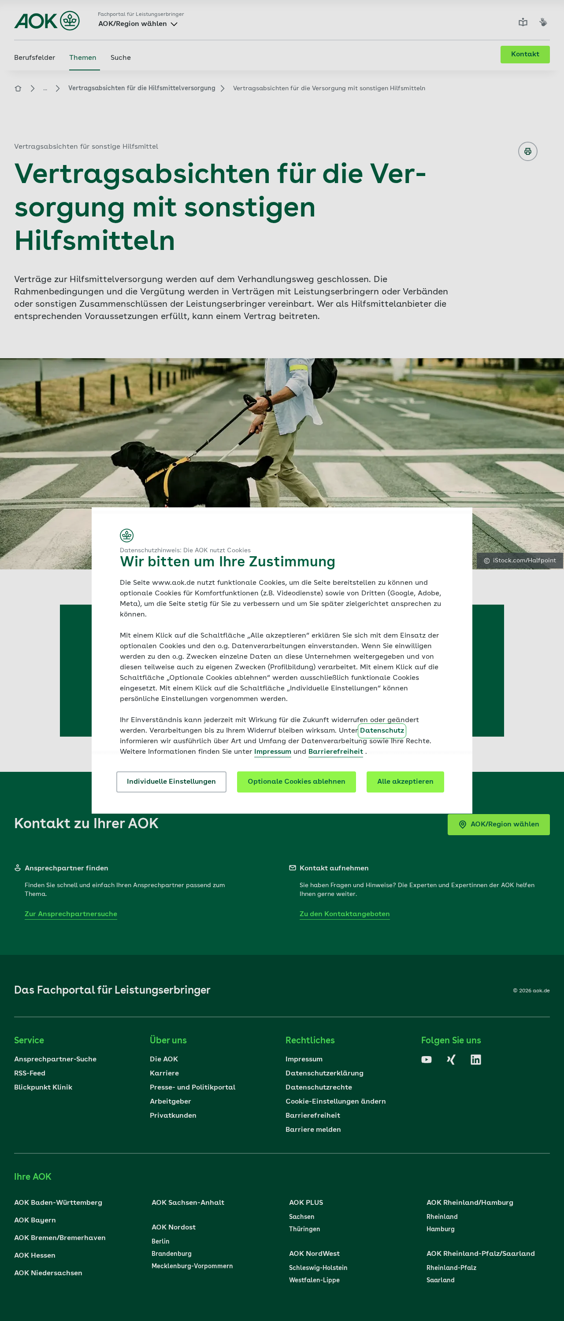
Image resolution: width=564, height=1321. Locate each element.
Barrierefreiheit (335, 752)
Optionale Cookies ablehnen (296, 781)
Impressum (272, 752)
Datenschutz (382, 730)
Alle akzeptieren (405, 781)
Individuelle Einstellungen (171, 781)
